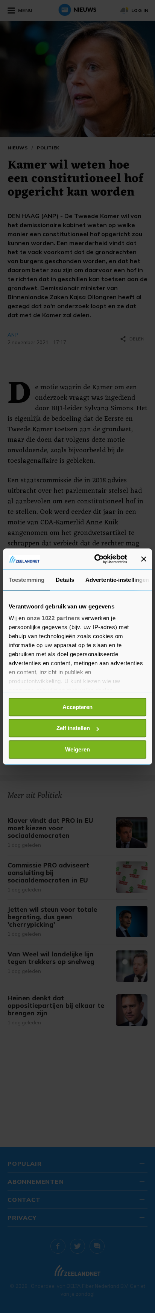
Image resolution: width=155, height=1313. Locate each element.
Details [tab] (65, 580)
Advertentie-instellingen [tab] (117, 580)
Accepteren (77, 707)
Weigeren (77, 749)
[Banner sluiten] (143, 559)
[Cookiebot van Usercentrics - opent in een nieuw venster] (96, 559)
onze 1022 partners (53, 618)
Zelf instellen (73, 728)
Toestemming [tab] (26, 580)
